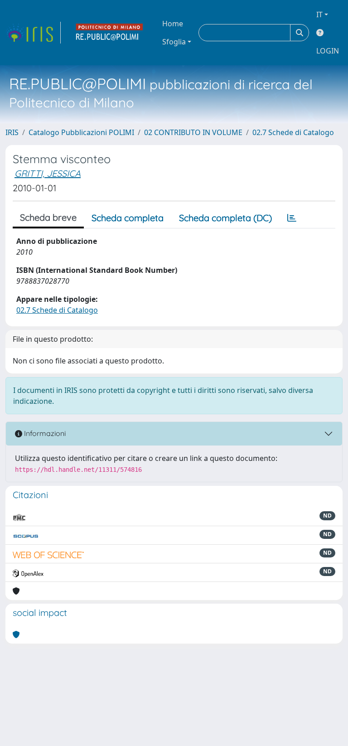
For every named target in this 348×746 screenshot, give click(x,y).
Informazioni (44, 433)
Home (172, 24)
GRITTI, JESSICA (47, 173)
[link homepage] (33, 33)
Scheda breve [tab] (48, 217)
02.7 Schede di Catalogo (293, 132)
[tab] (292, 218)
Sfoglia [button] (174, 42)
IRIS (12, 132)
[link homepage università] (109, 33)
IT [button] (319, 14)
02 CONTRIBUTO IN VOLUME (193, 132)
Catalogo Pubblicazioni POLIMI (81, 132)
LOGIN (327, 51)
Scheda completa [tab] (128, 217)
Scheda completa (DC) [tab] (225, 217)
